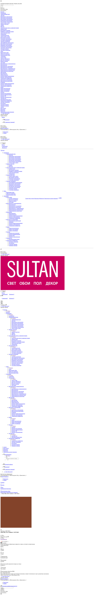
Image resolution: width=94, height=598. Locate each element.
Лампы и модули (15, 332)
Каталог (8, 312)
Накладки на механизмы (17, 410)
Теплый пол (14, 436)
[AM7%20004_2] (16, 527)
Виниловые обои (5, 492)
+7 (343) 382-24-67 (5, 113)
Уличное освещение (16, 356)
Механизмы (14, 400)
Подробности (4, 539)
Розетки (13, 427)
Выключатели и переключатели (19, 389)
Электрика (11, 376)
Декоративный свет (16, 319)
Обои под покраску (13, 492)
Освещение (11, 316)
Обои (10, 369)
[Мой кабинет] (1, 300)
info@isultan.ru (5, 128)
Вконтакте (5, 131)
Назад (8, 311)
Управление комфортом (17, 440)
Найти (2, 588)
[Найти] (2, 6)
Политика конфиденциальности (9, 586)
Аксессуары (14, 380)
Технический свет (16, 348)
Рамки (13, 419)
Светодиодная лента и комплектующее (21, 338)
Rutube (4, 133)
